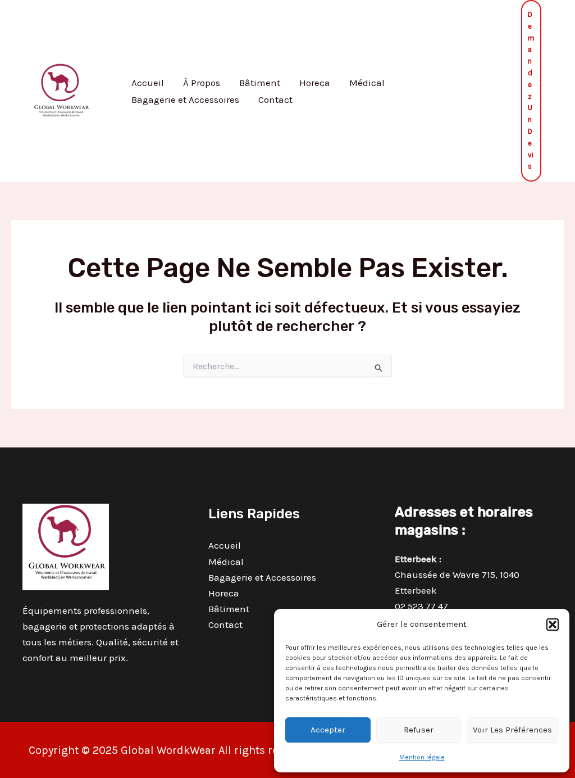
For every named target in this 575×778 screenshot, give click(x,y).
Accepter (328, 730)
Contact (275, 99)
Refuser (418, 730)
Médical (367, 82)
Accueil (147, 82)
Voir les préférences (512, 730)
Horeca (314, 82)
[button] (552, 624)
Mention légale (422, 757)
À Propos (201, 82)
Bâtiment (259, 82)
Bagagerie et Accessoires (185, 99)
